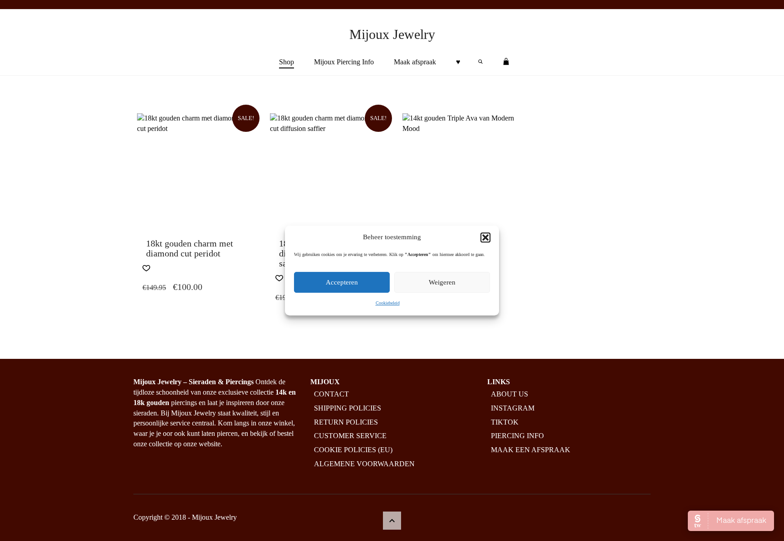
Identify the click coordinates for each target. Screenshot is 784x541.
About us (509, 394)
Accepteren (342, 282)
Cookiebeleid (388, 303)
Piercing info (517, 436)
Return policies (346, 422)
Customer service (350, 436)
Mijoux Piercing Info (344, 62)
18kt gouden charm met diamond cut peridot (189, 248)
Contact (331, 394)
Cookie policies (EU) (353, 450)
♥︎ (458, 62)
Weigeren (442, 282)
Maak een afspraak (530, 450)
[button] (485, 237)
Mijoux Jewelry (392, 34)
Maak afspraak (415, 62)
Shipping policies (347, 408)
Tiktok (505, 422)
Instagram (512, 408)
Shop (286, 62)
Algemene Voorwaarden (364, 464)
